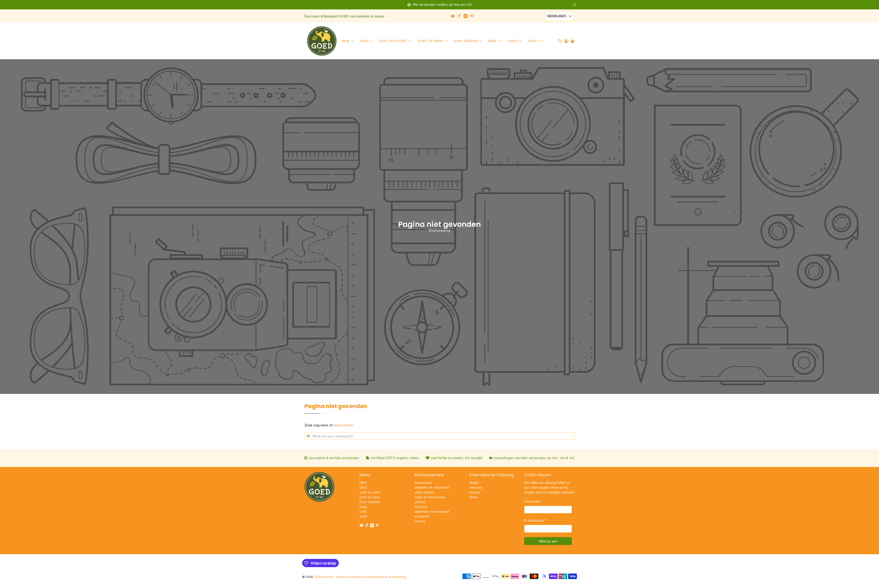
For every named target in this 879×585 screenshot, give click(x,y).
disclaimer (421, 516)
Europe (474, 492)
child (512, 41)
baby (492, 41)
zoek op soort (392, 41)
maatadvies (423, 483)
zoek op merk (430, 41)
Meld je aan (548, 541)
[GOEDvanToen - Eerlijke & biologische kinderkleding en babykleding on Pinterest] (472, 16)
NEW (346, 41)
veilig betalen (424, 492)
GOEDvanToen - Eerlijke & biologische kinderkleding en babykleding (360, 577)
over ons (420, 507)
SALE (364, 41)
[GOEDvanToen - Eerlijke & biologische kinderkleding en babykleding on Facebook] (459, 16)
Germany (476, 487)
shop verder (343, 425)
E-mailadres (534, 520)
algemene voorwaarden (432, 511)
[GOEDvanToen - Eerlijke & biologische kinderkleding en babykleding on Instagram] (466, 16)
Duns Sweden (465, 41)
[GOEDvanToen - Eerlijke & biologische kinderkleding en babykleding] (322, 41)
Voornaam (532, 501)
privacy (420, 521)
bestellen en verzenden (431, 487)
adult (533, 41)
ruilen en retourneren (429, 497)
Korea (473, 497)
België (473, 483)
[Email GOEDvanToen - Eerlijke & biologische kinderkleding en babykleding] (453, 16)
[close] (574, 5)
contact (420, 502)
